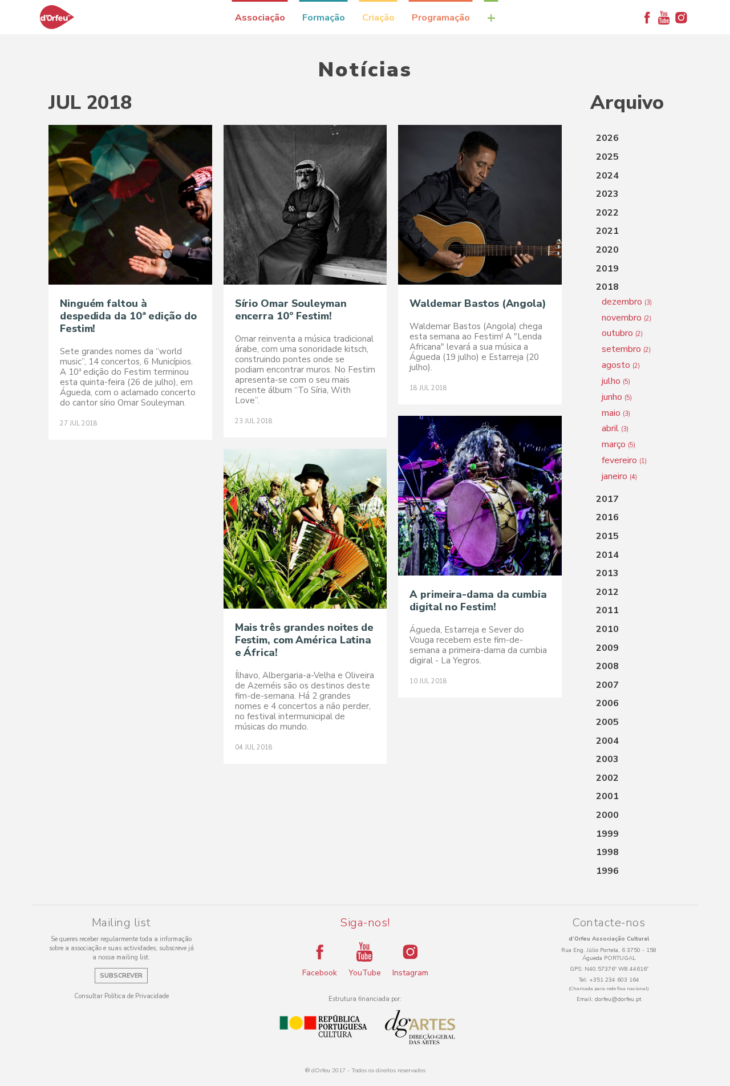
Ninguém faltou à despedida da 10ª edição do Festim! (128, 316)
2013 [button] (607, 573)
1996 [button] (607, 871)
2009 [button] (607, 648)
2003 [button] (607, 759)
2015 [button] (607, 536)
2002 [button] (607, 778)
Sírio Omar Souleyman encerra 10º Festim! (291, 310)
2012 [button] (607, 592)
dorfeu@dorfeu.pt (618, 999)
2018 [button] (607, 287)
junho (617, 397)
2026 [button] (607, 138)
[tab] (636, 138)
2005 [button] (607, 722)
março (618, 444)
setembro (626, 349)
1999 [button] (607, 834)
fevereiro (624, 460)
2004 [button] (607, 741)
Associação (260, 17)
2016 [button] (607, 517)
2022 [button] (607, 212)
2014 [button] (607, 555)
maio (616, 413)
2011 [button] (607, 610)
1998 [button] (607, 852)
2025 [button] (607, 157)
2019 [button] (607, 268)
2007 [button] (607, 685)
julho (616, 381)
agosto (621, 365)
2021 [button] (607, 231)
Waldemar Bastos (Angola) (477, 303)
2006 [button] (607, 703)
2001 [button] (607, 796)
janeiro (619, 476)
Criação (378, 17)
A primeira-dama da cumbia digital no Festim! (478, 600)
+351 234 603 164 (614, 980)
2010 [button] (607, 629)
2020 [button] (607, 250)
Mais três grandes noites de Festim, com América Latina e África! (304, 640)
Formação (323, 17)
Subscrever (121, 975)
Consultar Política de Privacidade (121, 996)
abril (615, 428)
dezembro (627, 301)
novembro (626, 317)
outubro (622, 333)
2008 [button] (607, 666)
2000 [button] (607, 815)
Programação (441, 17)
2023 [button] (607, 194)
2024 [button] (607, 175)
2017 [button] (607, 499)
